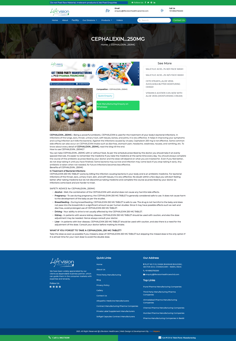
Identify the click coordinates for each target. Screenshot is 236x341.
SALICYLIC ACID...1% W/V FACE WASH (164, 69)
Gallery (99, 290)
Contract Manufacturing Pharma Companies (117, 306)
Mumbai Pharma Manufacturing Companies (163, 313)
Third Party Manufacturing (108, 275)
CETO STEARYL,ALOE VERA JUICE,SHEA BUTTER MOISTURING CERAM (163, 84)
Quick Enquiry (105, 96)
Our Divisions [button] (89, 20)
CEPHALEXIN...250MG (123, 44)
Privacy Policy (102, 285)
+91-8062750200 (176, 11)
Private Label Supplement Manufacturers (115, 311)
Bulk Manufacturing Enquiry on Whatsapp (112, 105)
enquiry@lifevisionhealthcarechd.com (131, 11)
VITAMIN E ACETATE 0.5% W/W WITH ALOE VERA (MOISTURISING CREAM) (164, 94)
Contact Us (179, 20)
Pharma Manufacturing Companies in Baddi (163, 318)
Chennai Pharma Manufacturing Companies (163, 308)
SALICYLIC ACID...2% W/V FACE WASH (165, 75)
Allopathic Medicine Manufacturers (112, 301)
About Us (100, 269)
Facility (75, 20)
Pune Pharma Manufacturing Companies (162, 286)
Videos (119, 20)
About (65, 20)
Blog (98, 280)
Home (55, 20)
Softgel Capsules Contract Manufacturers (115, 316)
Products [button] (106, 20)
